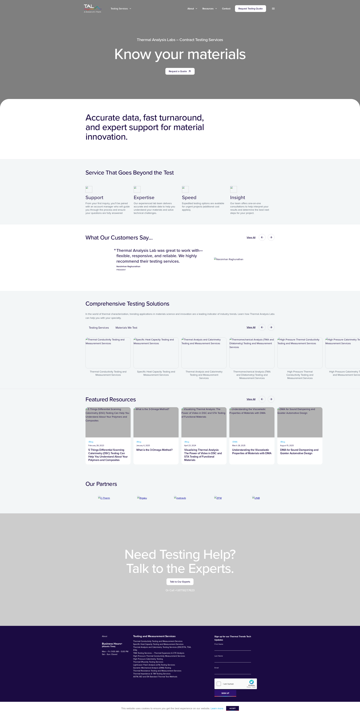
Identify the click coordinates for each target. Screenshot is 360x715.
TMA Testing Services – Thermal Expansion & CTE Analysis (158, 653)
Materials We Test (126, 328)
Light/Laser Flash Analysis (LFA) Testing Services (154, 664)
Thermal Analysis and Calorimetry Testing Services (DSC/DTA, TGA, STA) (162, 648)
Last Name (218, 656)
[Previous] (262, 237)
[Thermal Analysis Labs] (93, 7)
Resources (208, 8)
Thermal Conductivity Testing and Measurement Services (158, 641)
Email (216, 668)
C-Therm (97, 12)
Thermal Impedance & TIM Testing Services (152, 673)
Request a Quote (178, 71)
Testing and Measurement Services (154, 636)
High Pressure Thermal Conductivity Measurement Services (159, 656)
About (190, 8)
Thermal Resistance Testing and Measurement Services (157, 670)
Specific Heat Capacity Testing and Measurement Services (158, 644)
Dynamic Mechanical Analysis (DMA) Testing (152, 667)
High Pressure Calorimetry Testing (148, 658)
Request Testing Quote (250, 8)
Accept (233, 708)
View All (251, 237)
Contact (226, 8)
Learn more (217, 708)
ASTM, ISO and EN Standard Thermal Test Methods (155, 676)
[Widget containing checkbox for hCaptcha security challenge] (235, 683)
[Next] (271, 237)
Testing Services (119, 8)
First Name (218, 644)
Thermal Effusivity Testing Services (148, 661)
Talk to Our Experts (180, 581)
